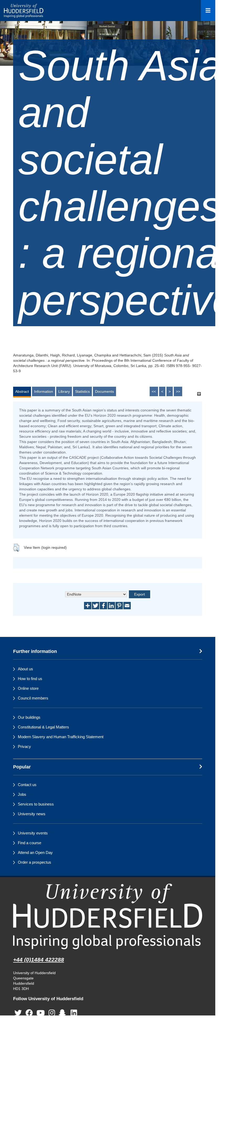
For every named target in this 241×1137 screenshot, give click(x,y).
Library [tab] (64, 391)
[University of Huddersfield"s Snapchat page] (63, 1013)
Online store (28, 688)
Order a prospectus (34, 862)
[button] (16, 548)
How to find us (30, 678)
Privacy (24, 746)
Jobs (22, 794)
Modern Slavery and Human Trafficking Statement (60, 736)
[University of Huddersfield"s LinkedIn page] (74, 1013)
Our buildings (29, 717)
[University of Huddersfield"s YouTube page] (40, 1013)
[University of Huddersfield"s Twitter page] (18, 1013)
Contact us (27, 784)
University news (31, 814)
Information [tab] (43, 391)
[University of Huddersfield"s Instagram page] (52, 1013)
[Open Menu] (208, 10)
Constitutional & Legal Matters (43, 727)
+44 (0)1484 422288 (38, 960)
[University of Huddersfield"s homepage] (107, 916)
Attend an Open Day (35, 852)
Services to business (36, 804)
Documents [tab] (104, 391)
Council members (33, 698)
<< (154, 391)
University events (33, 833)
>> (178, 391)
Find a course (29, 843)
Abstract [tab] (22, 391)
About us (25, 669)
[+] (199, 394)
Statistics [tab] (82, 391)
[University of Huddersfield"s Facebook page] (29, 1013)
